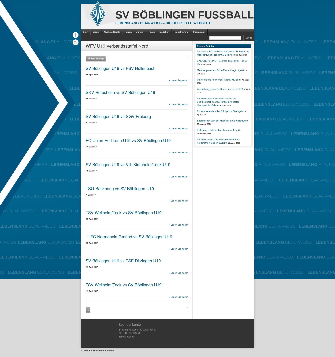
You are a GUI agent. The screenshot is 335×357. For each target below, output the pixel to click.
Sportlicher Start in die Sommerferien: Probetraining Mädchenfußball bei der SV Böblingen (223, 53)
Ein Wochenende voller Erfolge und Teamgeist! (220, 111)
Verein (96, 31)
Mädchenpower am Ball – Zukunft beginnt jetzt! (221, 70)
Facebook (75, 35)
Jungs (139, 31)
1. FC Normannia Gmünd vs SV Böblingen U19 (129, 236)
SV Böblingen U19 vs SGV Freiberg (118, 116)
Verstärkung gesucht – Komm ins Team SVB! (220, 89)
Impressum (199, 31)
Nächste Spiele (112, 31)
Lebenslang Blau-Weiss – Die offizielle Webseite (163, 22)
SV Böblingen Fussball (184, 15)
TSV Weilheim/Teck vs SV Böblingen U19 (124, 212)
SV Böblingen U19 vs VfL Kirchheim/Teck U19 (128, 164)
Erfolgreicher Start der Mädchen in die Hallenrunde (222, 120)
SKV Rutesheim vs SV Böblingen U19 (120, 92)
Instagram (75, 42)
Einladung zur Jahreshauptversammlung (217, 130)
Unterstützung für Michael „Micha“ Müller (217, 79)
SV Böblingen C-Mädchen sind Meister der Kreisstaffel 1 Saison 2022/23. (218, 141)
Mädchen (164, 31)
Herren (128, 31)
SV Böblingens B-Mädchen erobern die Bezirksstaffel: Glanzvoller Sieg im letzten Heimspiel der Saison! (218, 102)
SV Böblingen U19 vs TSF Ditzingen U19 (123, 260)
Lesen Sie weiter (178, 80)
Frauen (151, 31)
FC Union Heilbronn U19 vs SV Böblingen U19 (128, 140)
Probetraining (181, 31)
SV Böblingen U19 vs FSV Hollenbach (120, 68)
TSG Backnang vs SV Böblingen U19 (120, 188)
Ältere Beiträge (95, 58)
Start (85, 31)
